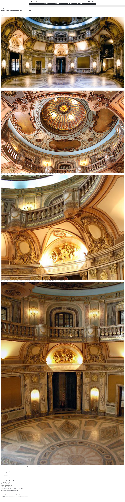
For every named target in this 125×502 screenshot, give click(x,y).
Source (39, 89)
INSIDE (46, 3)
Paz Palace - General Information (6, 479)
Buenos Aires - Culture (5, 480)
